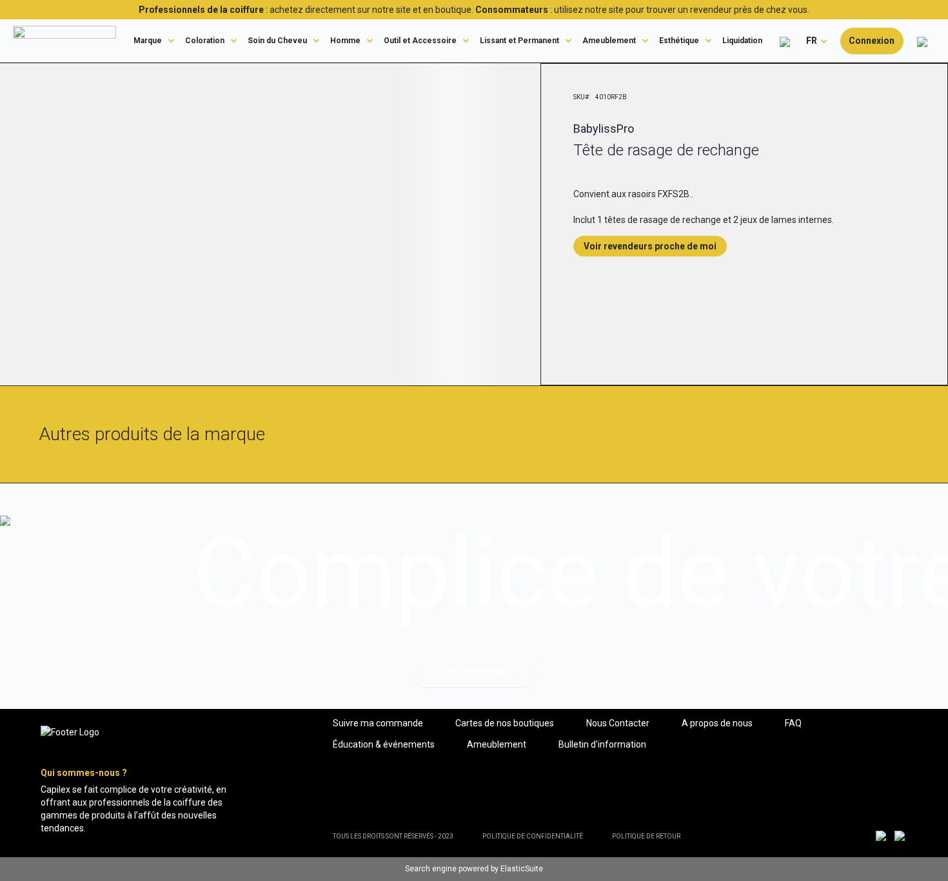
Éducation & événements (384, 744)
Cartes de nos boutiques (504, 723)
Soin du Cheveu (277, 40)
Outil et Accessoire (420, 40)
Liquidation (742, 40)
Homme (345, 40)
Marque (147, 40)
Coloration (204, 40)
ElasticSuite (521, 868)
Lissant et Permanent (519, 40)
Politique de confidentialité (532, 836)
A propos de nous (717, 723)
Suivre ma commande (378, 723)
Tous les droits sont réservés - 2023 (393, 836)
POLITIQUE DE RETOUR (646, 836)
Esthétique (679, 40)
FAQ (793, 723)
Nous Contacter (617, 723)
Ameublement (609, 40)
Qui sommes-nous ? (474, 670)
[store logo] (64, 41)
